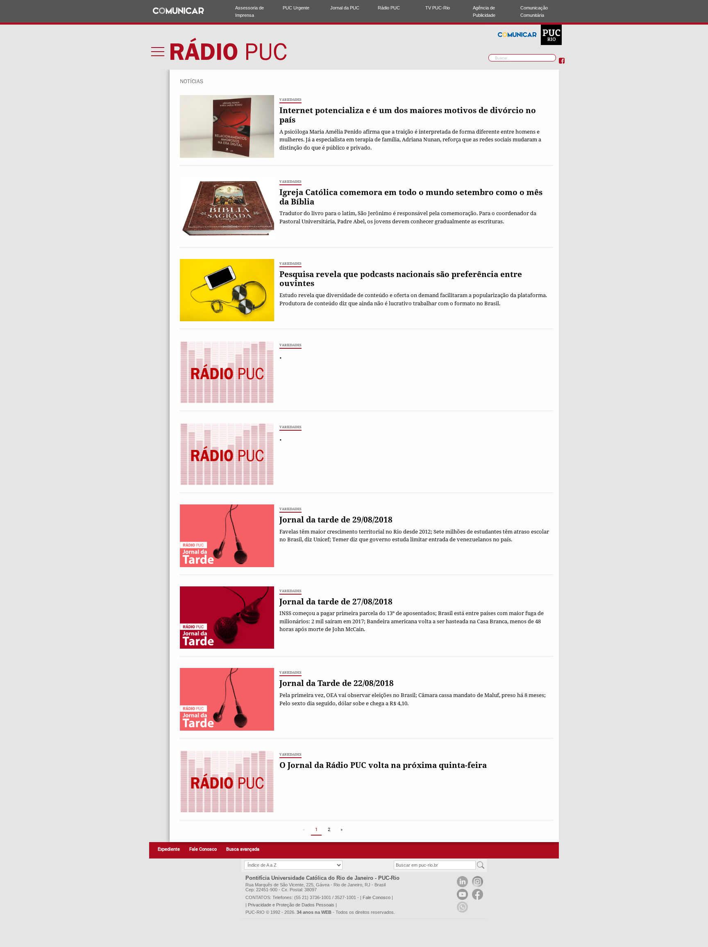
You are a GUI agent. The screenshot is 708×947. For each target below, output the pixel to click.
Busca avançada (242, 849)
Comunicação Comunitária (534, 11)
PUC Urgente (296, 7)
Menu (157, 51)
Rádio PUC (389, 7)
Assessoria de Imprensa (249, 11)
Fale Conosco (203, 849)
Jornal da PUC (344, 7)
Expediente (169, 849)
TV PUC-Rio (437, 7)
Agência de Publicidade (484, 11)
